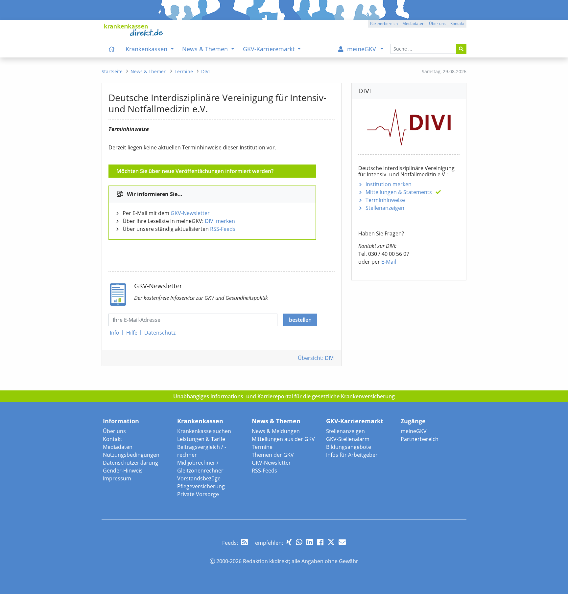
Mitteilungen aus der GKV (283, 439)
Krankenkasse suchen (204, 431)
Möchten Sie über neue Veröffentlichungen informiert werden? (194, 171)
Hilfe (131, 332)
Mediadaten (117, 447)
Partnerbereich (419, 439)
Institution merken (389, 184)
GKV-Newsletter (190, 213)
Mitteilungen (399, 192)
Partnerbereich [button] (384, 23)
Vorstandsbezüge (199, 478)
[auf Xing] (289, 542)
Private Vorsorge (198, 494)
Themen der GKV (273, 454)
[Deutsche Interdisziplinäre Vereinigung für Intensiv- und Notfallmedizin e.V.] (409, 126)
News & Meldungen (276, 431)
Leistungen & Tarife (201, 439)
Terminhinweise (385, 200)
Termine (262, 447)
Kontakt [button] (457, 23)
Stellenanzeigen (385, 207)
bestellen (300, 319)
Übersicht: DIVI (316, 358)
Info (114, 332)
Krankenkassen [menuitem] (147, 49)
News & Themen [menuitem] (205, 49)
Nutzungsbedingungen (131, 454)
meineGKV (414, 431)
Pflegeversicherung (201, 486)
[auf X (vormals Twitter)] (331, 542)
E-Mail (388, 261)
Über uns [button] (437, 23)
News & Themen (276, 421)
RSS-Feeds (222, 228)
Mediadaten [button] (413, 23)
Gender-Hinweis (123, 470)
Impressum (117, 478)
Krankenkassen (200, 421)
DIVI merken (220, 221)
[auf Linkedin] (309, 542)
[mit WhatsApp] (299, 542)
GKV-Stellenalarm (347, 439)
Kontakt (112, 439)
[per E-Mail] (342, 542)
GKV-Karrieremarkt (354, 421)
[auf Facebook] (320, 542)
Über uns (114, 431)
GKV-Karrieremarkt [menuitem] (269, 49)
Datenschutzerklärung (130, 462)
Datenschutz (160, 332)
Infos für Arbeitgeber (352, 454)
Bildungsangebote (348, 447)
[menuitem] (112, 48)
